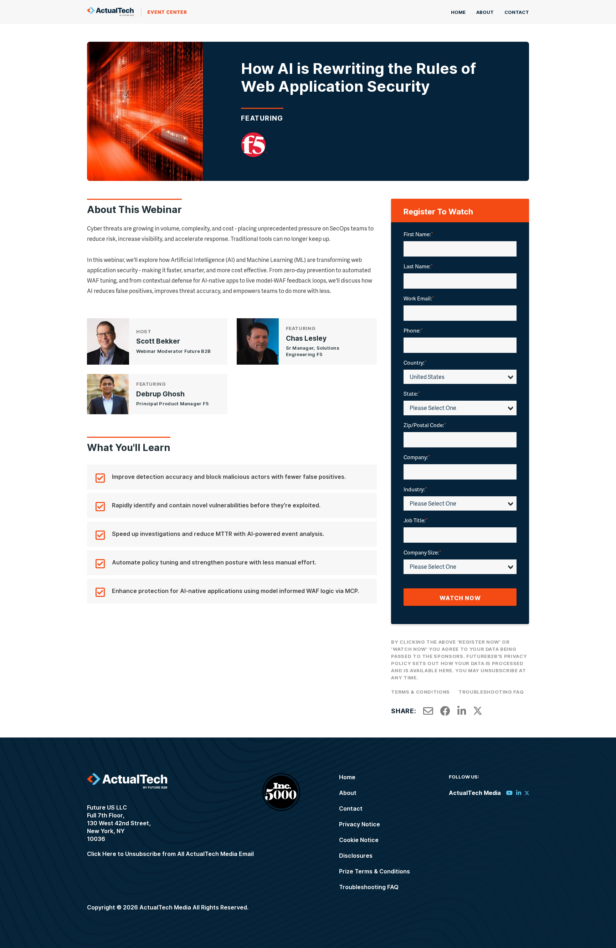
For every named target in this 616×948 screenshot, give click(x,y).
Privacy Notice (359, 824)
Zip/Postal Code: (425, 425)
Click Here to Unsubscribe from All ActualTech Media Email (170, 853)
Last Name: (418, 266)
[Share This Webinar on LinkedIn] (461, 711)
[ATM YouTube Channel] (509, 792)
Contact (516, 12)
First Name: (418, 234)
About (485, 12)
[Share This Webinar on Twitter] (477, 711)
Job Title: (416, 520)
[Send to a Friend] (428, 711)
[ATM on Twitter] (527, 792)
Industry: (415, 489)
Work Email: (419, 298)
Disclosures (356, 855)
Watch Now (460, 598)
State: (412, 393)
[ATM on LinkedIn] (518, 792)
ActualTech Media (137, 12)
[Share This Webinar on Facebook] (445, 711)
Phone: (413, 330)
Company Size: (422, 552)
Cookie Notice (359, 839)
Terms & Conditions (420, 692)
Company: (417, 457)
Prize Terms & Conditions (374, 871)
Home (458, 12)
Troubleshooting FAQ (491, 692)
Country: (415, 362)
